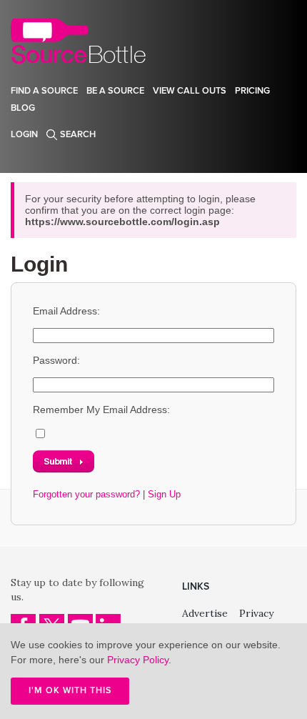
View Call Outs (189, 90)
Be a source (115, 90)
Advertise (205, 613)
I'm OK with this (70, 690)
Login (24, 134)
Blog (23, 108)
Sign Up (164, 494)
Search (78, 134)
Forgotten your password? (86, 494)
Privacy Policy (137, 659)
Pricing (252, 90)
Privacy (256, 613)
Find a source (44, 90)
